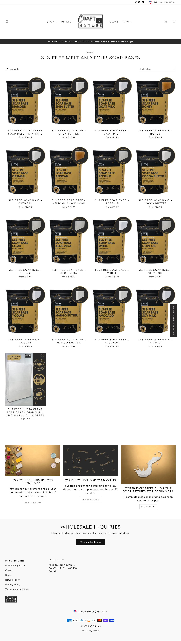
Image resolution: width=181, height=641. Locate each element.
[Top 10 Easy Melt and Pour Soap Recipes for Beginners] (148, 464)
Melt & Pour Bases (14, 560)
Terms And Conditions (17, 589)
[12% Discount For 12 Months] (90, 460)
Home (90, 52)
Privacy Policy (12, 584)
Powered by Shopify (91, 630)
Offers (66, 21)
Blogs (114, 21)
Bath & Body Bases (15, 565)
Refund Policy (12, 579)
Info (126, 21)
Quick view (25, 124)
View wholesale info (90, 542)
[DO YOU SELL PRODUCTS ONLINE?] (32, 460)
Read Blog (148, 507)
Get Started (33, 502)
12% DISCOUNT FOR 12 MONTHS (173, 320)
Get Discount (91, 499)
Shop (51, 21)
